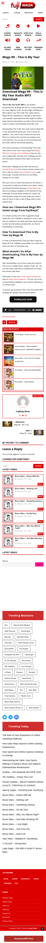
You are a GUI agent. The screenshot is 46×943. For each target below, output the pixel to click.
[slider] (38, 310)
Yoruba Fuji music (10, 169)
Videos (36, 879)
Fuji (16, 883)
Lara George (26, 666)
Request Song (7, 898)
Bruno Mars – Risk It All (13, 834)
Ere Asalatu (24, 649)
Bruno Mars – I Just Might (15, 824)
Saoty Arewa (9, 684)
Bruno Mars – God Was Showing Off (20, 819)
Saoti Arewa (26, 678)
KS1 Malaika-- (10, 666)
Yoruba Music (32, 188)
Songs (6, 13)
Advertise (5, 909)
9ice (6, 625)
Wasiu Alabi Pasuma (12, 702)
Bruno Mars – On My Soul (25, 513)
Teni (21, 690)
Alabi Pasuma (10, 631)
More (40, 13)
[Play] (5, 310)
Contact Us (6, 913)
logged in (16, 454)
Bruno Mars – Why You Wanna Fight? (20, 814)
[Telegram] (10, 717)
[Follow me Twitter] (23, 415)
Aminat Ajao (25, 631)
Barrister (8, 637)
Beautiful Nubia (23, 637)
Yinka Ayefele (34, 708)
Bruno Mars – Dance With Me (27, 476)
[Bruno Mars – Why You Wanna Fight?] (8, 533)
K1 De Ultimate (10, 660)
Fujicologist (29, 655)
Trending (7, 883)
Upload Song (7, 902)
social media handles (30, 276)
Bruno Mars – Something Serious (29, 501)
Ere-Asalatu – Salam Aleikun (24, 382)
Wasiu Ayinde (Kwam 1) (14, 708)
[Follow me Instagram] (26, 415)
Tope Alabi (33, 690)
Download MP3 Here (23, 939)
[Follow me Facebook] (20, 415)
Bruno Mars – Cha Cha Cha (16, 829)
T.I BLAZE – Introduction (14, 843)
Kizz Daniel (26, 660)
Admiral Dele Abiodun (21, 625)
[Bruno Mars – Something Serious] (8, 508)
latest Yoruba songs (27, 172)
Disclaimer (6, 917)
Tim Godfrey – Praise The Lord (25, 334)
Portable (32, 672)
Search (5, 561)
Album (17, 13)
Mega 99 (12, 322)
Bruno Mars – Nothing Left (26, 489)
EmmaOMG (9, 649)
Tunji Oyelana (10, 696)
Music (6, 879)
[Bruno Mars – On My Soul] (8, 520)
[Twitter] (4, 717)
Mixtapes (29, 13)
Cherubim (8, 643)
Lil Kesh (8, 672)
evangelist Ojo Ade (12, 655)
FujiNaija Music (23, 62)
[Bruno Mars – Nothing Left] (8, 495)
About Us (5, 906)
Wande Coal (25, 696)
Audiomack (25, 879)
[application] (23, 310)
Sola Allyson (9, 690)
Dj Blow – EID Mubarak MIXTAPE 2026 (21, 772)
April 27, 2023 (9, 62)
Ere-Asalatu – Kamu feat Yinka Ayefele (28, 370)
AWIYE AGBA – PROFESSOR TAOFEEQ (22, 790)
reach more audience (17, 279)
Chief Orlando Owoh (26, 643)
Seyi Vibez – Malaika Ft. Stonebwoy (20, 838)
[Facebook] (16, 717)
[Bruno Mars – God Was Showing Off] (8, 545)
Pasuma (19, 672)
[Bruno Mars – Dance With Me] (8, 483)
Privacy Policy (7, 921)
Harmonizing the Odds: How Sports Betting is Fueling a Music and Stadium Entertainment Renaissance (21, 764)
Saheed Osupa (10, 678)
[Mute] (33, 310)
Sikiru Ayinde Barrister (28, 684)
